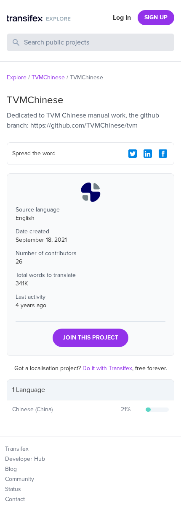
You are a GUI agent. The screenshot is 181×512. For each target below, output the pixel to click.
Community (19, 479)
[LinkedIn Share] (147, 153)
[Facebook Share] (162, 153)
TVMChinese (48, 77)
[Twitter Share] (132, 153)
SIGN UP (156, 17)
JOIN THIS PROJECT (90, 337)
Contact (15, 499)
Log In (122, 17)
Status (13, 489)
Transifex (17, 448)
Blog (11, 469)
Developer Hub (25, 458)
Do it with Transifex (107, 368)
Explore (17, 77)
